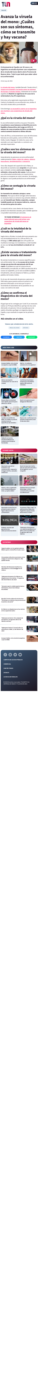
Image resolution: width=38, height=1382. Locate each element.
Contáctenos (8, 668)
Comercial (7, 664)
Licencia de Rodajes (11, 677)
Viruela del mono (14, 328)
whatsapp (31, 337)
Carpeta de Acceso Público (13, 660)
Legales (6, 672)
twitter (19, 337)
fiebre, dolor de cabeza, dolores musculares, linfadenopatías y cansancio (18, 160)
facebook (6, 337)
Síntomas (25, 328)
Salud (3, 10)
